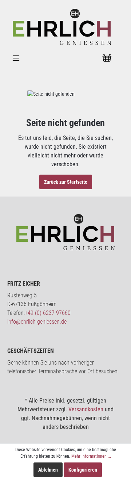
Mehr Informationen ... (91, 456)
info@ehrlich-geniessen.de (37, 321)
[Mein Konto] (88, 58)
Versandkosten (85, 409)
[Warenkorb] (107, 58)
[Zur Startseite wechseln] (62, 26)
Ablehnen (48, 470)
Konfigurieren (82, 470)
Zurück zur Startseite (65, 182)
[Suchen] (70, 58)
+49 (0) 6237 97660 (48, 312)
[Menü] (16, 58)
